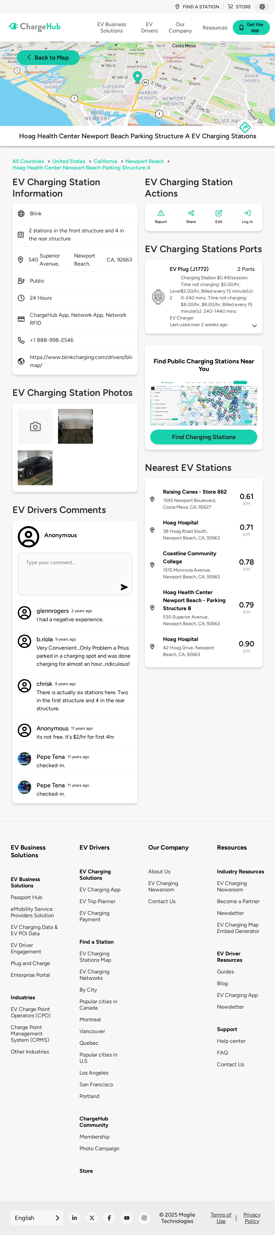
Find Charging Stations (203, 437)
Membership (94, 1137)
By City (88, 990)
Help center (231, 1041)
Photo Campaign (99, 1148)
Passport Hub (26, 897)
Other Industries (30, 1051)
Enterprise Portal (30, 975)
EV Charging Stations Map (95, 956)
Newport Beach (144, 161)
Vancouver (92, 1031)
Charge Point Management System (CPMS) (30, 1033)
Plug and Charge (30, 963)
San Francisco (96, 1084)
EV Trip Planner (97, 901)
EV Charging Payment (94, 916)
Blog (222, 983)
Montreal (90, 1019)
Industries (23, 997)
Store (243, 7)
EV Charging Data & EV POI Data (34, 930)
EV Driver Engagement (26, 948)
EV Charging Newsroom (163, 886)
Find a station (201, 7)
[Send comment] (124, 587)
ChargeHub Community (93, 1121)
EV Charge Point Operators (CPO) (31, 1012)
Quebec (89, 1043)
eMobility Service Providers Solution (32, 912)
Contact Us (161, 901)
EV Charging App (99, 889)
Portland (89, 1096)
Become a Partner (238, 901)
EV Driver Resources (229, 956)
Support (227, 1029)
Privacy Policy (252, 1218)
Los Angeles (93, 1073)
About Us (159, 871)
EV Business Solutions (25, 882)
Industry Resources (240, 871)
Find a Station (96, 942)
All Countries (28, 161)
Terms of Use (221, 1218)
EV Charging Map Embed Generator (238, 928)
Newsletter (230, 913)
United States (68, 161)
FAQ (222, 1052)
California (105, 161)
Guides (225, 971)
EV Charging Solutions (95, 874)
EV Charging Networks (94, 974)
